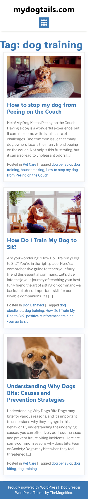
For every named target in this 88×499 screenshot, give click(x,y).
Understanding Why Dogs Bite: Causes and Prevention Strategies (41, 392)
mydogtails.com (44, 9)
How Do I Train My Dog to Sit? (42, 243)
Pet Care (29, 164)
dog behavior (62, 164)
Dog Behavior (33, 305)
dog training (34, 310)
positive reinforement (43, 316)
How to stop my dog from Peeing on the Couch (41, 108)
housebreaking (32, 170)
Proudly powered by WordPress (33, 487)
